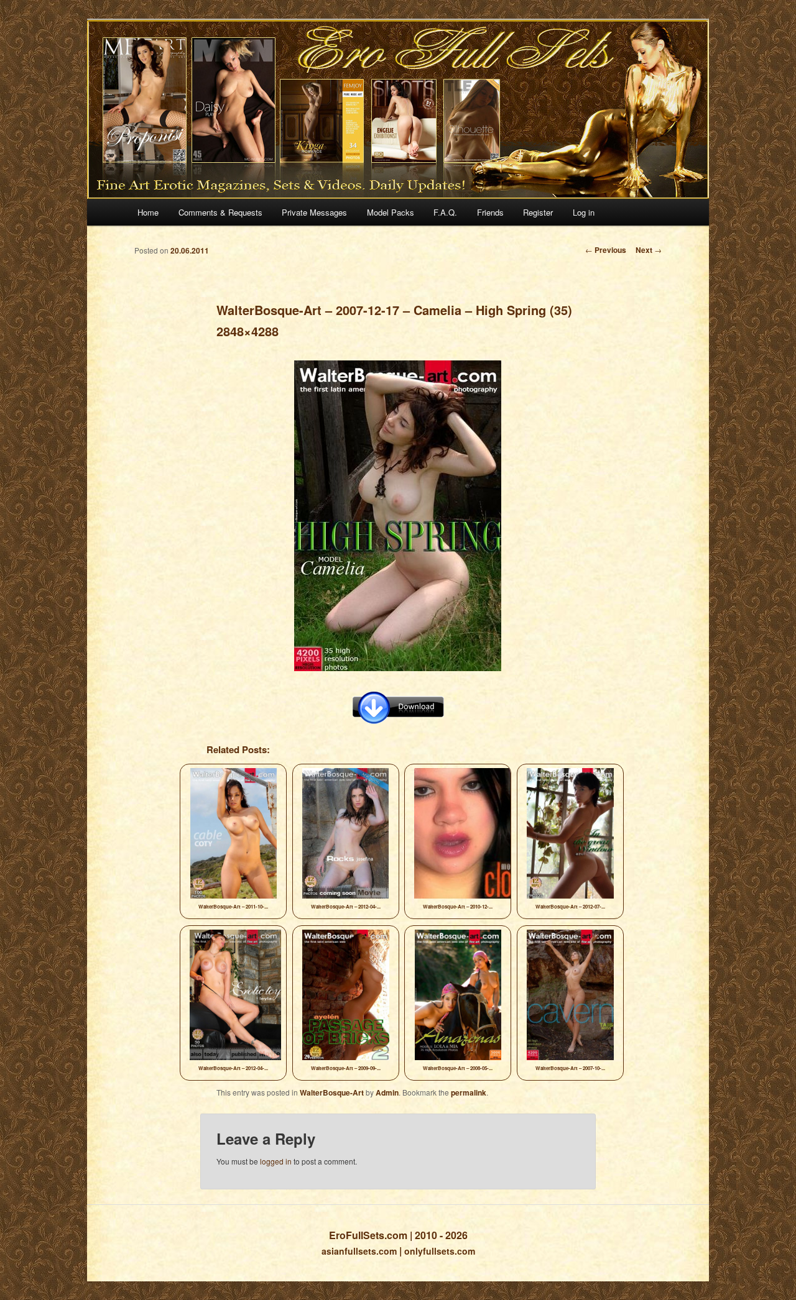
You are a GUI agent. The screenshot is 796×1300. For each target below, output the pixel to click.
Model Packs (390, 212)
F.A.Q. (445, 212)
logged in (276, 1161)
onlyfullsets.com (439, 1251)
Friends (490, 212)
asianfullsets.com (359, 1251)
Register (538, 212)
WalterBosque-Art (332, 1092)
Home (148, 212)
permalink (468, 1092)
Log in (584, 212)
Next (649, 249)
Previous (605, 249)
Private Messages (314, 212)
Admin (387, 1092)
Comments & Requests (220, 212)
